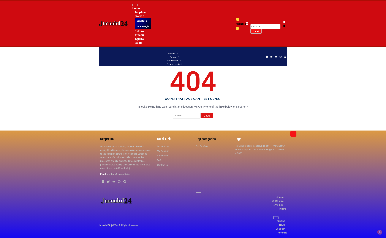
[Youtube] (276, 56)
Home (136, 8)
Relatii (138, 42)
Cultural (139, 31)
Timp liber (140, 12)
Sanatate (141, 20)
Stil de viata (172, 60)
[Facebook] (267, 56)
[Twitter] (271, 56)
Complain (280, 228)
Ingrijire (139, 38)
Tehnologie (142, 26)
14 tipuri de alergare (264, 149)
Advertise (282, 232)
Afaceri (139, 35)
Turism (172, 57)
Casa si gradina (174, 64)
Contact (281, 221)
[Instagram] (280, 56)
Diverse (139, 16)
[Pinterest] (285, 56)
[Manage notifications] (379, 232)
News (282, 225)
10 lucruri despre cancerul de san (253, 145)
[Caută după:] (265, 26)
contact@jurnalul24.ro (118, 174)
